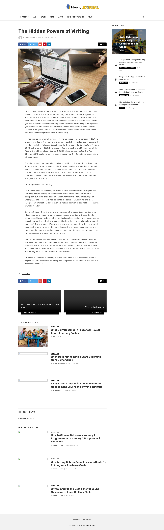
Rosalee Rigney (59, 363)
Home (122, 108)
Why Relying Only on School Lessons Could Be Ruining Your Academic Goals (78, 464)
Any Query (77, 520)
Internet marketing (128, 68)
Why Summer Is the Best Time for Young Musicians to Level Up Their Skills (75, 490)
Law (34, 17)
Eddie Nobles (58, 445)
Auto (60, 17)
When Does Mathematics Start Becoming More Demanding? (76, 358)
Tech (52, 17)
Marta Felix (57, 390)
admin (55, 337)
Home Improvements (75, 17)
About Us (87, 520)
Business (24, 17)
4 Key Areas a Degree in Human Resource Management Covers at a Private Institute (77, 385)
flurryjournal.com (89, 525)
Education (22, 26)
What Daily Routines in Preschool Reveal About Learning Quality (75, 331)
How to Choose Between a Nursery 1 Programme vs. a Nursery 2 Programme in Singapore (76, 438)
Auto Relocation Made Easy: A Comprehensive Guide (129, 42)
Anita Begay (30, 37)
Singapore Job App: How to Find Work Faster (132, 78)
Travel (91, 17)
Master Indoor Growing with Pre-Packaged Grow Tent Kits (132, 103)
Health (43, 17)
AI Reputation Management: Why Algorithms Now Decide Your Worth (132, 62)
